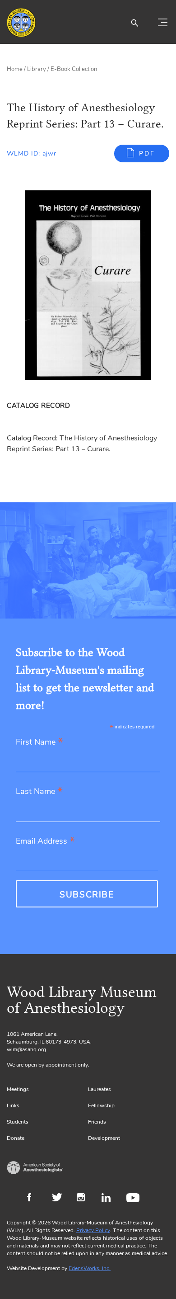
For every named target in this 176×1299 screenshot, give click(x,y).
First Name (39, 743)
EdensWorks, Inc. (90, 1268)
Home (15, 69)
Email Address (45, 842)
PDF (147, 153)
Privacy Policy (93, 1230)
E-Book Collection (74, 69)
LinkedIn (109, 1198)
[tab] (40, 405)
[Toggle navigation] (162, 22)
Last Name (39, 792)
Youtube (134, 1198)
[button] (134, 23)
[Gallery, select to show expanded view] (88, 285)
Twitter (60, 1198)
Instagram (85, 1198)
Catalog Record (38, 405)
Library (36, 69)
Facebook (35, 1198)
